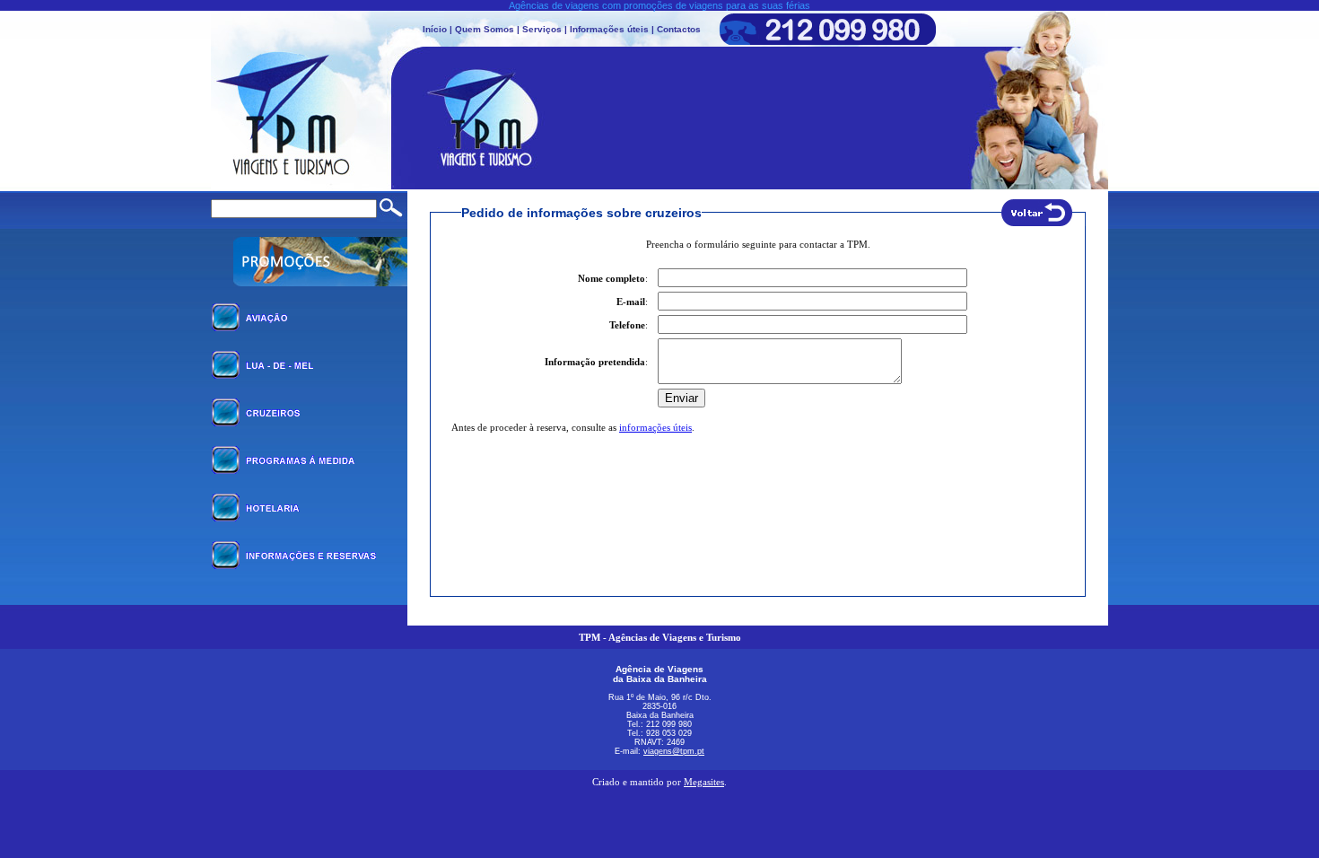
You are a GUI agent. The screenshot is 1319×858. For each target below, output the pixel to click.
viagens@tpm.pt (673, 751)
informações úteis (655, 427)
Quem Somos (484, 29)
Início (435, 29)
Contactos (679, 29)
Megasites (704, 781)
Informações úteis (609, 29)
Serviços (542, 29)
